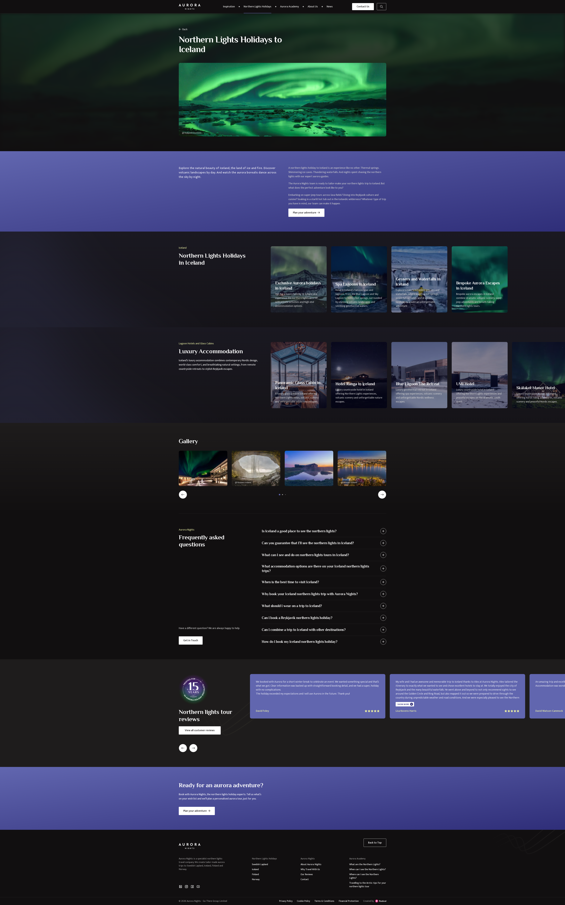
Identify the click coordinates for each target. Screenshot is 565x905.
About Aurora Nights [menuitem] (311, 864)
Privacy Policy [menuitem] (286, 901)
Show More (403, 704)
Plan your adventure (304, 212)
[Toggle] (383, 531)
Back (184, 29)
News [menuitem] (330, 6)
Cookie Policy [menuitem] (303, 901)
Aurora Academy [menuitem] (289, 6)
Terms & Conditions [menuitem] (324, 901)
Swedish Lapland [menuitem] (260, 864)
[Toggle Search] (381, 6)
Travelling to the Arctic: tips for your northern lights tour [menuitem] (367, 885)
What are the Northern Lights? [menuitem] (364, 864)
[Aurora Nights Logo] (190, 6)
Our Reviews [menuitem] (307, 874)
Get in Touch (190, 640)
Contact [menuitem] (305, 879)
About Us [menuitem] (313, 6)
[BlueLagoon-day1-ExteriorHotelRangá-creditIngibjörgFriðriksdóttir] (309, 468)
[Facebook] (192, 886)
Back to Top (375, 843)
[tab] (279, 494)
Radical (380, 901)
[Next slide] (382, 494)
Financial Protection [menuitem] (349, 901)
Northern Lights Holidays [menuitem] (257, 6)
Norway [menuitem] (256, 879)
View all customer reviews (200, 730)
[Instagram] (186, 886)
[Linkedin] (180, 886)
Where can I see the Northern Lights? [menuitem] (364, 876)
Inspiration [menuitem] (229, 6)
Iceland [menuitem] (255, 869)
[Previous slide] (183, 494)
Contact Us (363, 6)
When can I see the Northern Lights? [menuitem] (367, 869)
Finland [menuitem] (255, 874)
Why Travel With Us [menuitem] (310, 869)
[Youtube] (198, 886)
